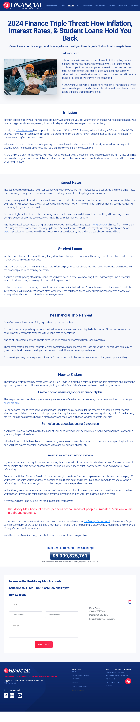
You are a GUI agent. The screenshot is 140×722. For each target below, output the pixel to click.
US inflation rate (24, 130)
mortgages (17, 287)
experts (8, 231)
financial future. (12, 403)
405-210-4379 (102, 615)
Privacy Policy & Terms (79, 686)
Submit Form (43, 644)
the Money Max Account (97, 521)
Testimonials (76, 679)
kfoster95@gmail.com (105, 619)
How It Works (100, 5)
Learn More (75, 682)
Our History (87, 5)
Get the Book (123, 5)
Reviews (112, 5)
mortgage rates (99, 224)
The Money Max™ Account (55, 5)
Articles (71, 5)
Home (74, 671)
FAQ (78, 5)
